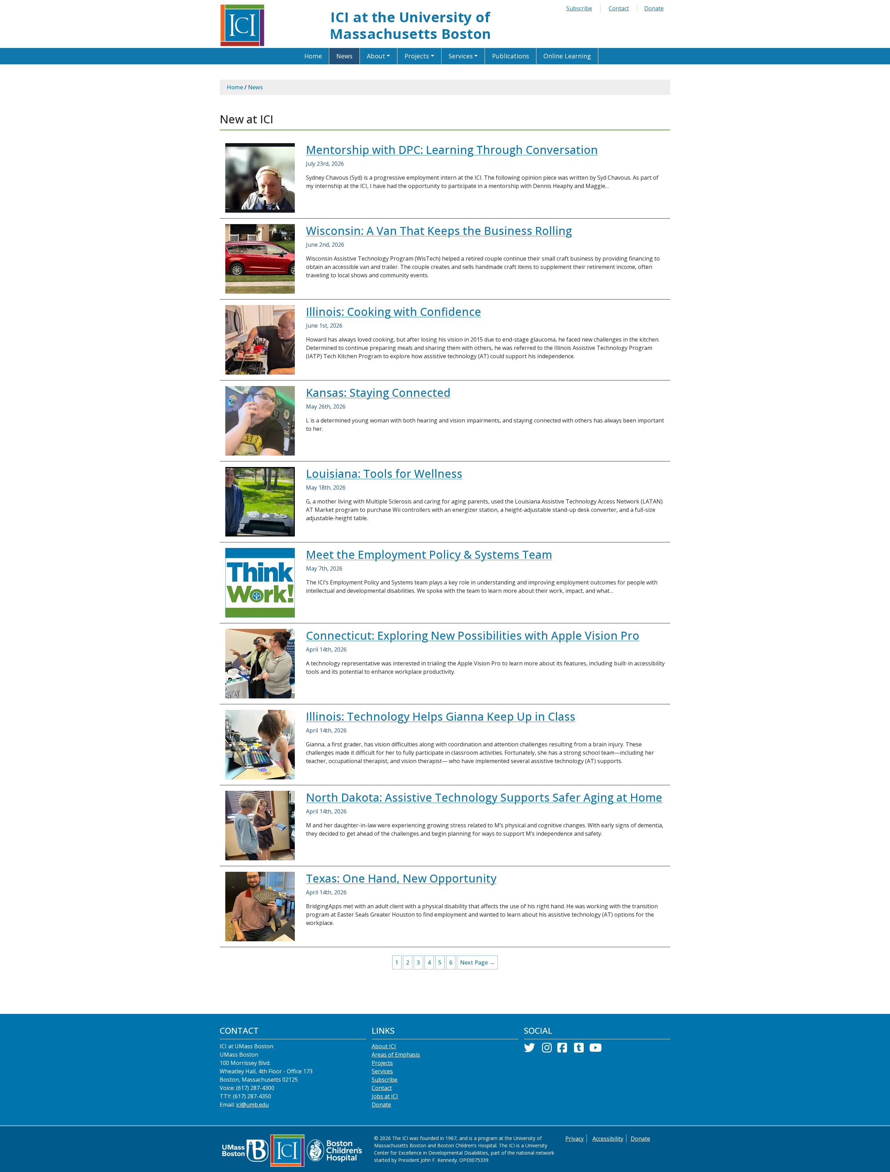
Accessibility (607, 1138)
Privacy (574, 1138)
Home (235, 87)
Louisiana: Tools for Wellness (384, 473)
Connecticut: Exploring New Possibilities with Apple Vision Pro (472, 635)
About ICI (384, 1046)
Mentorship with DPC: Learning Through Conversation (452, 149)
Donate (654, 8)
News (255, 87)
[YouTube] (595, 1050)
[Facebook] (562, 1050)
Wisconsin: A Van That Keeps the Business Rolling (439, 230)
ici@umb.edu (252, 1104)
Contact (619, 8)
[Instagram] (547, 1050)
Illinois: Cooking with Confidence (393, 311)
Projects (382, 1063)
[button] (379, 56)
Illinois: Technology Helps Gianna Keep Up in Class (440, 716)
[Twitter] (529, 1050)
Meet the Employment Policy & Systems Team (429, 554)
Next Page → (477, 962)
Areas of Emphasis (396, 1054)
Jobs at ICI (385, 1096)
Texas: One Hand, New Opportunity (401, 878)
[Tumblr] (579, 1050)
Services (382, 1071)
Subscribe (579, 8)
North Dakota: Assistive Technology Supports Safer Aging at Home (484, 797)
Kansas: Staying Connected (378, 392)
